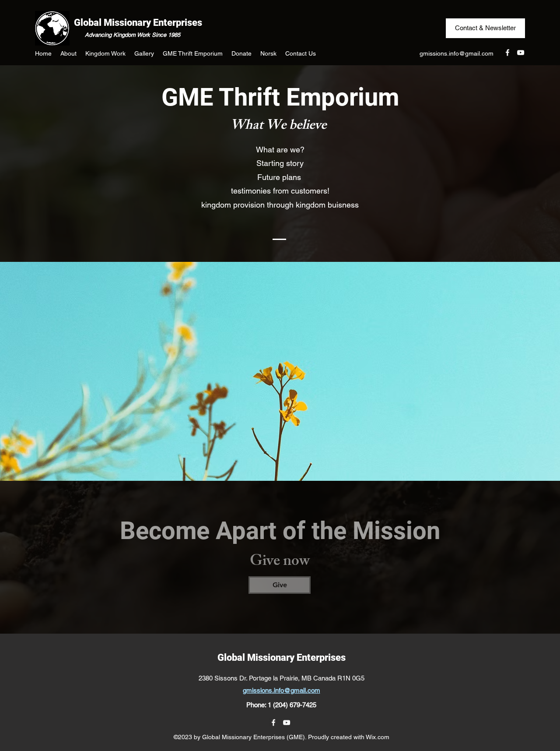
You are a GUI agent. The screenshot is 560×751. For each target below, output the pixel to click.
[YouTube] (520, 52)
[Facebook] (507, 52)
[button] (68, 53)
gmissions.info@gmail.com (457, 53)
